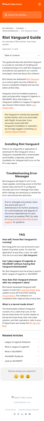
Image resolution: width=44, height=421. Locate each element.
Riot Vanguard (32, 79)
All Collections (7, 28)
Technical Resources (10, 31)
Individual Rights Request (28, 410)
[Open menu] (39, 4)
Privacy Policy (10, 410)
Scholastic (20, 28)
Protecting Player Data (30, 290)
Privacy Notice (8, 295)
